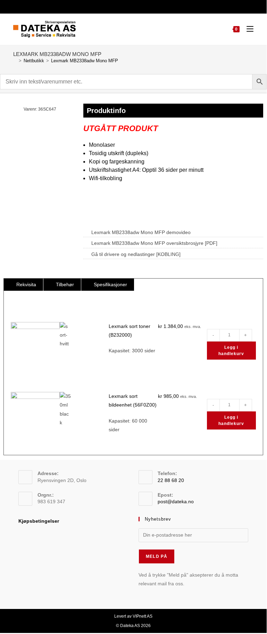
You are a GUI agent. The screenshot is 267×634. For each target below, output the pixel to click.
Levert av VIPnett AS (133, 616)
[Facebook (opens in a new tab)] (128, 6)
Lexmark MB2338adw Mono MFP (84, 60)
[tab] (23, 285)
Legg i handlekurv (231, 350)
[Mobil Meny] (247, 29)
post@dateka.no (176, 501)
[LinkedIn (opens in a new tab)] (137, 6)
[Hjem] (15, 60)
